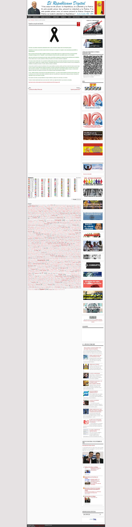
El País (54, 231)
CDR (73, 215)
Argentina (70, 209)
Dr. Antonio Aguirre (49, 228)
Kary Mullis (65, 252)
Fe (54, 237)
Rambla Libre (76, 276)
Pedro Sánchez (43, 270)
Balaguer (59, 211)
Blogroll (78, 212)
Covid (67, 220)
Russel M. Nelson (65, 279)
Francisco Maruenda (45, 239)
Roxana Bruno (41, 279)
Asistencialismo (54, 210)
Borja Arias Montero (39, 213)
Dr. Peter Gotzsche (44, 229)
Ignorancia (46, 245)
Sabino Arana (77, 279)
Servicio (52, 281)
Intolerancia (35, 247)
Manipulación (41, 260)
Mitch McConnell (41, 264)
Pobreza (63, 271)
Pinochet (43, 271)
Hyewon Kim (73, 242)
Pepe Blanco (62, 270)
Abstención (58, 205)
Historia (37, 242)
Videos (77, 287)
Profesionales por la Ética (75, 273)
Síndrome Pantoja (41, 282)
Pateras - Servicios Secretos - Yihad (53, 269)
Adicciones (68, 205)
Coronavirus (41, 220)
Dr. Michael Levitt (37, 229)
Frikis (70, 239)
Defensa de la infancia (52, 222)
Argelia (66, 209)
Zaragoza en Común (57, 289)
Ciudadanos (35, 217)
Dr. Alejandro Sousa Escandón (75, 227)
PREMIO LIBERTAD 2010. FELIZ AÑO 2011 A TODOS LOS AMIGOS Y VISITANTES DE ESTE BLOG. (96, 410)
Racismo (32, 276)
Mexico (50, 263)
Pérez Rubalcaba (76, 270)
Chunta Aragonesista (74, 216)
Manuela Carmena (77, 260)
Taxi (61, 283)
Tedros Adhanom (71, 283)
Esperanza (48, 235)
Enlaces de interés (64, 234)
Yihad (80, 288)
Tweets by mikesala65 (87, 174)
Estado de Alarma (60, 235)
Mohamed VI (62, 264)
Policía (78, 271)
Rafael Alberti (46, 276)
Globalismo (53, 240)
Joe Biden (36, 250)
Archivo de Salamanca (60, 209)
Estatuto (44, 236)
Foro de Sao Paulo (77, 238)
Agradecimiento (40, 206)
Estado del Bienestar (31, 236)
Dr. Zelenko (66, 229)
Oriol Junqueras (42, 268)
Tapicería (57, 283)
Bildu (49, 212)
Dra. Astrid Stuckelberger (74, 229)
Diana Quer (59, 225)
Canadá (79, 213)
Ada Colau (63, 205)
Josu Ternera (54, 251)
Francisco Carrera (38, 239)
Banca (71, 211)
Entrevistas (33, 235)
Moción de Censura (54, 264)
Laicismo (72, 254)
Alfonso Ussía (54, 207)
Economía (76, 230)
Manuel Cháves (52, 260)
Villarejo (29, 288)
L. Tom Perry (41, 253)
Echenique (65, 230)
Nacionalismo (31, 265)
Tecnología (65, 283)
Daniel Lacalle (71, 221)
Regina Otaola (50, 277)
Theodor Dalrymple (77, 284)
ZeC (63, 289)
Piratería (55, 271)
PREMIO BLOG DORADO (94, 364)
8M (48, 205)
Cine (80, 216)
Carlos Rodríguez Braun (69, 214)
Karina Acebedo (60, 252)
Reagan (36, 277)
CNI (44, 217)
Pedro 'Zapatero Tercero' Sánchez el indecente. (88, 445)
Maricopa (61, 261)
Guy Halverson (61, 241)
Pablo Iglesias (63, 268)
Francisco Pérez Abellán (54, 239)
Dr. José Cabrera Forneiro (64, 228)
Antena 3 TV (54, 208)
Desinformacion (40, 225)
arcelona (54, 209)
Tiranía (40, 285)
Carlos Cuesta (60, 214)
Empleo (77, 233)
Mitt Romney (47, 264)
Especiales (43, 235)
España (37, 235)
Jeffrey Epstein (63, 249)
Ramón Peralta (30, 277)
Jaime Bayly (74, 248)
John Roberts (50, 250)
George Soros (43, 240)
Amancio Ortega (77, 207)
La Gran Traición (53, 253)
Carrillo (38, 215)
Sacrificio (29, 280)
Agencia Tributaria (77, 205)
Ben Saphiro (45, 212)
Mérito (45, 263)
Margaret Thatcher (31, 261)
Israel (55, 248)
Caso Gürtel (48, 215)
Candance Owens (36, 214)
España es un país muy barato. (36, 23)
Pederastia (78, 269)
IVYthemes (37, 526)
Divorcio (66, 226)
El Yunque (79, 231)
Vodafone (60, 288)
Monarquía (67, 264)
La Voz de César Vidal (49, 254)
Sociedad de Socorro (70, 282)
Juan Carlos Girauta (68, 251)
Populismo (36, 273)
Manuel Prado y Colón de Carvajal (61, 260)
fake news (41, 237)
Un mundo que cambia (77, 285)
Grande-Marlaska (77, 240)
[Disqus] (54, 113)
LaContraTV (67, 254)
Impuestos (57, 245)
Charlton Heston (56, 216)
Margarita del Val (37, 261)
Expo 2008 (78, 236)
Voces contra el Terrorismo (53, 288)
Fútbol (73, 239)
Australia (45, 211)
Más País (32, 262)
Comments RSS (102, 525)
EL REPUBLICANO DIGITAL (39, 525)
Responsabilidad (41, 278)
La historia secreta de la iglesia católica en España (66, 253)
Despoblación (47, 225)
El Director (49, 231)
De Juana (35, 222)
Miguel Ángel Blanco (71, 263)
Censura (77, 215)
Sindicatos (33, 282)
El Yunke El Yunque (73, 231)
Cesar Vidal (30, 216)
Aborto (51, 205)
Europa (53, 236)
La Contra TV (46, 253)
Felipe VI (78, 237)
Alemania (33, 207)
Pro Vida (68, 273)
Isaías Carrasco (39, 248)
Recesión (40, 277)
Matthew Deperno (48, 262)
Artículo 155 (79, 209)
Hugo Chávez (61, 242)
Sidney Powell (70, 281)
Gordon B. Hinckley (68, 240)
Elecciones (35, 233)
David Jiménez (30, 222)
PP (42, 273)
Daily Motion (60, 221)
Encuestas (38, 234)
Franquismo (66, 239)
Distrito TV (60, 226)
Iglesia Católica (44, 243)
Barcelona (29, 212)
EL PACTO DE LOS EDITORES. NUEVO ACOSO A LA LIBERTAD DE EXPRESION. (95, 421)
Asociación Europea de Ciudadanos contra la (66, 210)
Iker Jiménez (52, 245)
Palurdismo (75, 268)
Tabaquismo (53, 283)
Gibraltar (49, 240)
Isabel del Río (73, 247)
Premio (49, 273)
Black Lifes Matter (59, 212)
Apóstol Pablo (39, 209)
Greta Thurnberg (36, 241)
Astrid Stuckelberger (34, 211)
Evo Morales (67, 236)
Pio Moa (47, 271)
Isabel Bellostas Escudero (65, 247)
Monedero (73, 264)
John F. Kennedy (43, 250)
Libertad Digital (77, 255)
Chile (66, 216)
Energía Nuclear (47, 234)
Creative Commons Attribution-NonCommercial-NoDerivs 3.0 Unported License (92, 320)
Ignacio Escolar (30, 245)
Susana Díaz (47, 283)
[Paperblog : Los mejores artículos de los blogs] (93, 520)
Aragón (49, 209)
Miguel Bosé (78, 263)
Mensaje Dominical (37, 263)
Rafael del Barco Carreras (61, 276)
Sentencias (44, 281)
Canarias (30, 214)
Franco (60, 239)
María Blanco (51, 261)
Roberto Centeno (69, 278)
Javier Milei (58, 249)
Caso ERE (42, 215)
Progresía (30, 274)
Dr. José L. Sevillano (73, 228)
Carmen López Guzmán (32, 215)
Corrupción (58, 220)
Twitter (63, 285)
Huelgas (54, 242)
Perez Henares (69, 270)
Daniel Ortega (77, 221)
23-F (46, 205)
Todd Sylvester (44, 285)
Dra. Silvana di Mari (53, 230)
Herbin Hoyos (75, 241)
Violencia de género (38, 288)
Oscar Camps (48, 268)
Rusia (60, 279)
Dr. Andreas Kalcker (31, 228)
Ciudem (41, 217)
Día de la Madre (53, 225)
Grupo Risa (42, 241)
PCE (73, 269)
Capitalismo (43, 214)
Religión (61, 277)
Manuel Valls (70, 260)
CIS (30, 217)
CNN (47, 217)
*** (28, 205)
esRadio (53, 235)
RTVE (46, 279)
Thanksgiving (70, 284)
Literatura (74, 256)
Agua (46, 206)
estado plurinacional (39, 236)
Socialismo (57, 282)
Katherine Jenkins (77, 252)
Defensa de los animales (73, 222)
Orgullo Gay (31, 268)
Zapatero (42, 289)
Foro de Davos (69, 238)
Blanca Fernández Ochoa (68, 212)
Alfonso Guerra (48, 207)
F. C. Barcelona (30, 237)
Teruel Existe (57, 284)
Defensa (44, 222)
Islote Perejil (50, 248)
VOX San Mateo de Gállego (90, 496)
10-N (40, 205)
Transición (50, 285)
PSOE (60, 275)
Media (59, 262)
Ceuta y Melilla (43, 216)
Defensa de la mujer (63, 222)
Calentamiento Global (63, 213)
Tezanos (65, 284)
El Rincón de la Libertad (60, 231)
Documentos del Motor (45, 227)
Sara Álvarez (30, 281)
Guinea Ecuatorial (55, 241)
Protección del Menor (50, 274)
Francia (32, 239)
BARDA (34, 212)
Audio (40, 211)
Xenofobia (71, 288)
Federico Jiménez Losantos (62, 237)
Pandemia (33, 269)
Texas (62, 284)
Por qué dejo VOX (94, 497)
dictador (70, 225)
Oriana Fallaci (36, 268)
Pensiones (57, 270)
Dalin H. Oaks (65, 221)
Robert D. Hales (53, 278)
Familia (45, 237)
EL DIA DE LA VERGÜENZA (94, 373)
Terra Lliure (44, 284)
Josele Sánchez (47, 251)
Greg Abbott (30, 241)
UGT (71, 285)
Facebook (36, 237)
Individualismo (77, 245)
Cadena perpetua (55, 213)
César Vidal (36, 216)
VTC (67, 288)
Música (77, 264)
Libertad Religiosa (40, 256)
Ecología (70, 230)
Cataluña (53, 215)
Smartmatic (52, 282)
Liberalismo (52, 255)
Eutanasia (62, 236)
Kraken (29, 253)
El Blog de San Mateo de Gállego (91, 467)
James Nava (40, 249)
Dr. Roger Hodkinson (52, 229)
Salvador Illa (43, 280)
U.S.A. (66, 285)
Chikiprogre (62, 216)
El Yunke (67, 231)
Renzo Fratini (67, 277)
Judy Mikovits (37, 252)
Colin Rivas (67, 217)
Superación (42, 283)
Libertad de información (68, 255)
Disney (56, 226)
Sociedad (64, 282)
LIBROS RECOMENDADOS (60, 256)
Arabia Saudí (45, 209)
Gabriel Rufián (77, 239)
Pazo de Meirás (69, 269)
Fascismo (50, 237)
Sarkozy (34, 281)
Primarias (63, 273)
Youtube (35, 289)
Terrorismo (50, 284)
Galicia (32, 240)
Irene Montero (52, 247)
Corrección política (49, 220)
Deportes (69, 223)
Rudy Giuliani (51, 279)
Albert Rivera (69, 206)
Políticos (30, 273)
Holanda (42, 242)
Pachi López (70, 268)
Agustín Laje (50, 206)
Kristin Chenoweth (34, 253)
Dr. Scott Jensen (60, 229)
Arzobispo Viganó (40, 210)
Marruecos (67, 261)
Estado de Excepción (76, 235)
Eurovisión (57, 236)
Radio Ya (40, 276)
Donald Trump (64, 227)
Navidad (55, 265)
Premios (54, 273)
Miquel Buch (30, 264)
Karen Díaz (54, 252)
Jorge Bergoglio (67, 250)
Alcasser (29, 207)
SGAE (66, 281)
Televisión (38, 284)
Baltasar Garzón (66, 211)
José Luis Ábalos (36, 251)
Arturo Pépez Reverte (32, 210)
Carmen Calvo (77, 214)
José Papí (42, 251)
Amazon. (29, 208)
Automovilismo (50, 211)
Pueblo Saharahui (74, 274)
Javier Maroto (52, 249)
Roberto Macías (77, 278)
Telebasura (78, 283)
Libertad (59, 255)
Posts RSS (96, 525)
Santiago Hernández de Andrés (75, 280)
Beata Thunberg (39, 212)
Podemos (72, 271)
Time (37, 285)
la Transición (33, 254)
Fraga (29, 239)
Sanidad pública (57, 280)
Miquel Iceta (35, 264)
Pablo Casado (55, 268)
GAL (28, 240)
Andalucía (48, 208)
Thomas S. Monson (31, 285)
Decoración (40, 222)
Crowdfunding (30, 221)
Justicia (43, 252)
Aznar (56, 211)
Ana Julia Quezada (42, 208)
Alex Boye (38, 207)
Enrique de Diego (72, 234)
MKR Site (42, 526)
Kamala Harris (49, 252)
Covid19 (71, 220)
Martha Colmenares (74, 261)
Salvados (48, 280)
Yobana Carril (31, 289)
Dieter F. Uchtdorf (35, 226)
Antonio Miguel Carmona (32, 209)
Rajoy (70, 276)
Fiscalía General (57, 238)
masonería (37, 262)
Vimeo (33, 288)
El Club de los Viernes (43, 231)
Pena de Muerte (51, 270)
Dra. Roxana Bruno (45, 230)
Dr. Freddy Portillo (56, 228)
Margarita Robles (44, 261)
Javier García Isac (46, 249)
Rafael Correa (51, 276)
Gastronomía (36, 240)
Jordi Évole (55, 250)
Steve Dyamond (35, 283)
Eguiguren (36, 231)
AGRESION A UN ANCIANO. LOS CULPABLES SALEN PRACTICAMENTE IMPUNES (95, 382)
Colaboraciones (59, 217)
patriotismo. (63, 269)
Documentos (38, 227)
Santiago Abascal (64, 280)
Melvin (70, 262)
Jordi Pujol (60, 250)
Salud (39, 280)
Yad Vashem (76, 288)
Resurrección (48, 278)
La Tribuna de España (40, 254)
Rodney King (30, 279)
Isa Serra (58, 247)
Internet (30, 247)
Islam (44, 248)
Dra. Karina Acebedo (37, 230)
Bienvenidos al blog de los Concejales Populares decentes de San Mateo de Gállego (92, 489)
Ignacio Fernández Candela (38, 245)
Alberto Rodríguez (77, 206)
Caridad (47, 214)
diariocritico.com (64, 225)
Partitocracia (43, 269)
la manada (77, 253)
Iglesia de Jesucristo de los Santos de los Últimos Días (60, 243)
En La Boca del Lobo (31, 234)
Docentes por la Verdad (73, 226)
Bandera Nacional (77, 211)
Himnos (32, 242)
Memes (74, 262)
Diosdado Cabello (50, 226)
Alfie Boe (42, 207)
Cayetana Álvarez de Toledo (62, 215)
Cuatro (40, 221)
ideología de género (35, 243)
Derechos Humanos (31, 225)
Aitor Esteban (56, 206)
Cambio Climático (73, 213)
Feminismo (37, 238)
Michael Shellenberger (56, 263)
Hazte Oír (70, 241)
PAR (38, 269)
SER (48, 281)
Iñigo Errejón (41, 247)
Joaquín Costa (30, 250)
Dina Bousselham (42, 226)
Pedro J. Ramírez (35, 270)
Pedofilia (29, 270)
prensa (59, 273)
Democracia (54, 223)
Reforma (44, 277)
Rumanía (55, 279)
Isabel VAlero (33, 248)
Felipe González (72, 237)
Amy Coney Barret (35, 208)
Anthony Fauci (60, 208)
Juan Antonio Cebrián (60, 251)
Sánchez (52, 280)
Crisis (77, 220)
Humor (68, 242)
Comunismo (78, 217)
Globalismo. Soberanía (60, 240)
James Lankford (33, 249)
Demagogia (46, 223)
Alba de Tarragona (62, 206)
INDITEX (72, 245)
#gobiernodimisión (34, 205)
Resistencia (36, 278)
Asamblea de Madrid (47, 210)
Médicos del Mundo (65, 262)
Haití (66, 241)
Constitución (44, 218)
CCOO (69, 215)
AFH (72, 205)
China (69, 216)
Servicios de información (59, 281)
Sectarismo (39, 281)
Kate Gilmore (71, 252)
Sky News (47, 282)
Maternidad (42, 262)
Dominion (58, 227)
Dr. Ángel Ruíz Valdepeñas (40, 228)
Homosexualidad (48, 242)
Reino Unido (56, 277)
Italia (58, 248)
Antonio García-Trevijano (68, 208)
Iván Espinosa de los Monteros (66, 248)
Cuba (43, 221)
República (73, 277)
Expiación (72, 236)
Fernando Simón (44, 238)
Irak (45, 247)
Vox (64, 288)
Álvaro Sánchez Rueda (68, 207)
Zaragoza (50, 289)
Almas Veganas (60, 207)
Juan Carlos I (75, 251)
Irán (48, 247)
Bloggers (74, 212)
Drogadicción (60, 230)
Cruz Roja (35, 221)
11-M (43, 205)
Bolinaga (29, 213)
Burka (50, 213)
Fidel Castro (50, 238)
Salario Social (34, 280)
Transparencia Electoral (57, 285)
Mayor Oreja (54, 262)
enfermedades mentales (56, 234)
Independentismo (64, 245)
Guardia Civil (48, 241)
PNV (59, 271)
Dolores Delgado (52, 227)
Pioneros (51, 271)
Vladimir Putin (45, 288)
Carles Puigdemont (53, 214)
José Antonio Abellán (74, 250)
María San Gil (56, 261)
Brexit (47, 213)
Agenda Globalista (32, 206)
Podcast (67, 271)
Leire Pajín (36, 255)
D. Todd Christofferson (53, 221)
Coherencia (52, 217)
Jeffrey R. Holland (70, 249)
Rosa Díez (35, 279)
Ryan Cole (72, 279)
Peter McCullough (31, 271)
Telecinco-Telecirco (31, 284)
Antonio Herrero (77, 208)
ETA (48, 236)
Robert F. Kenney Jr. (61, 278)
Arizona (74, 209)
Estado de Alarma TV (67, 235)
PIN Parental (38, 271)
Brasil (44, 213)
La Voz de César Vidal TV (60, 254)
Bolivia (33, 213)
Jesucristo (77, 249)
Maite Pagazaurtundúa (32, 260)
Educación (30, 231)
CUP (47, 221)
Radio (36, 276)
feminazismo (30, 238)
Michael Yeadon (63, 263)
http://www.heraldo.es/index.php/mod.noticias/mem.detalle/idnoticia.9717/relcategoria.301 (44, 82)
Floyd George (64, 238)
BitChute (53, 212)
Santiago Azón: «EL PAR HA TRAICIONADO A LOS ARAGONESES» (96, 469)
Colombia (72, 217)
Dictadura (74, 225)
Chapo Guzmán (49, 216)
